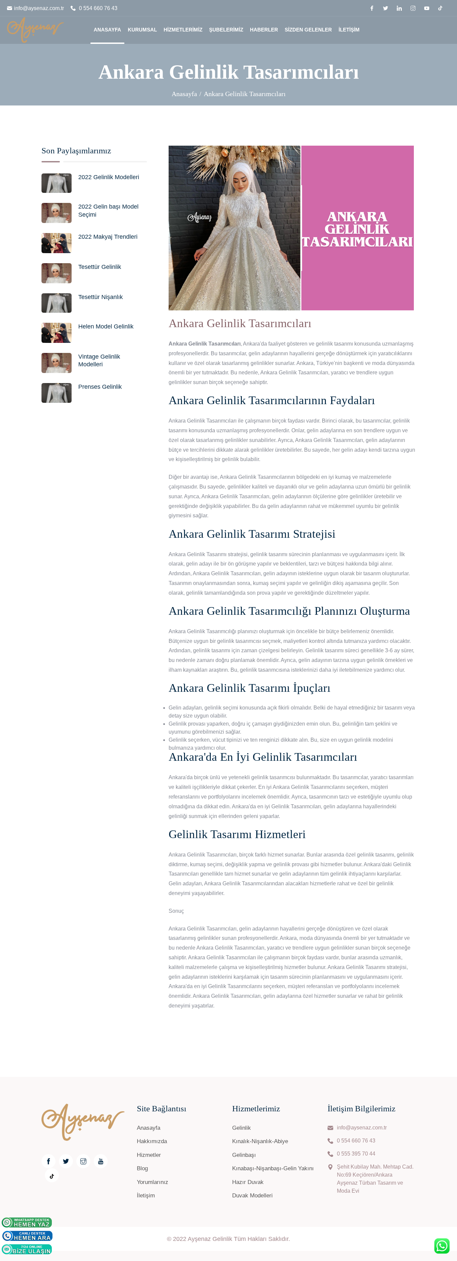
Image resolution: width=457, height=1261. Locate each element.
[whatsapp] (27, 1222)
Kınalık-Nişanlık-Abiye (260, 1141)
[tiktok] (440, 7)
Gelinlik (241, 1128)
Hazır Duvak (248, 1182)
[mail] (27, 1249)
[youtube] (427, 8)
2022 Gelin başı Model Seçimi (108, 210)
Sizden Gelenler (308, 29)
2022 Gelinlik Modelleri (108, 177)
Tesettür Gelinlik (99, 267)
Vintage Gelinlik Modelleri (99, 360)
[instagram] (414, 8)
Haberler (264, 29)
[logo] (35, 28)
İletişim (349, 29)
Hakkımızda (152, 1141)
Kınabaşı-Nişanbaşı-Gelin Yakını (273, 1168)
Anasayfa (184, 93)
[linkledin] (400, 8)
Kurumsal (142, 29)
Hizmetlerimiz (183, 29)
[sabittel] (27, 1236)
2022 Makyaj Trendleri (108, 236)
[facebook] (372, 8)
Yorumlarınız (152, 1182)
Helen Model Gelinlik (105, 326)
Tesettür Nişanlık (100, 297)
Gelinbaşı (244, 1155)
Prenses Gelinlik (100, 386)
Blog (142, 1168)
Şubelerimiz (226, 29)
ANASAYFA (107, 29)
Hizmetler (149, 1155)
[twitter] (386, 8)
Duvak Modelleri (252, 1195)
